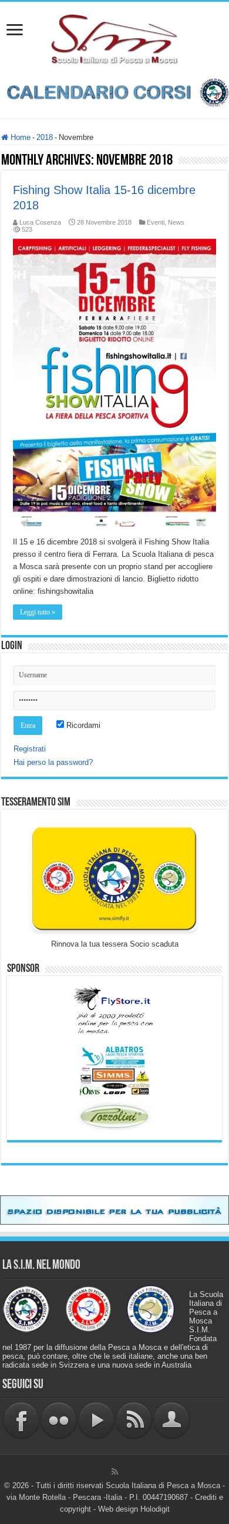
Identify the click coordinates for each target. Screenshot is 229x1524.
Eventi (155, 222)
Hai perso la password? (53, 762)
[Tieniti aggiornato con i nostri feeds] (134, 1419)
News (176, 222)
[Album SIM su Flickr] (59, 1419)
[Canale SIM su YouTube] (96, 1419)
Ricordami (82, 725)
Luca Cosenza (40, 222)
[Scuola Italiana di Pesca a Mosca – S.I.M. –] (114, 38)
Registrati (30, 748)
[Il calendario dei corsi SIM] (114, 92)
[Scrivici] (171, 1419)
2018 (44, 137)
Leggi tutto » (37, 612)
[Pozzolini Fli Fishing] (114, 1116)
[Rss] (114, 1472)
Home (19, 137)
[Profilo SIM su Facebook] (21, 1419)
